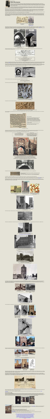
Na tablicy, (40, 27)
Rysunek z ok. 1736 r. (31, 25)
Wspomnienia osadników (21, 416)
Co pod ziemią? (27, 416)
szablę (9, 62)
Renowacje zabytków (31, 415)
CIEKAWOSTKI (20, 417)
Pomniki (31, 414)
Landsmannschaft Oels (31, 416)
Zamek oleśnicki (25, 414)
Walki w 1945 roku (27, 415)
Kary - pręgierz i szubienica (19, 415)
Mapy (24, 416)
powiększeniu (31, 388)
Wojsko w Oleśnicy (24, 415)
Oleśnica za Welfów (17, 414)
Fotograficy (18, 416)
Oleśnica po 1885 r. (21, 414)
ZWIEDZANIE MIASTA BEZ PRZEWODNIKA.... (26, 417)
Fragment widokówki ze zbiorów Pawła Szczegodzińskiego (32, 316)
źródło (32, 346)
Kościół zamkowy (28, 414)
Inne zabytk (33, 414)
